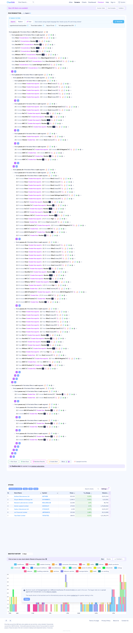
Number (32, 41)
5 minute (19, 83)
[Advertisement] (66, 475)
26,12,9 (24, 58)
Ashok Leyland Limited (21, 506)
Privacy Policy (106, 620)
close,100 (55, 93)
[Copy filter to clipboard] (47, 38)
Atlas (71, 2)
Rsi (16, 41)
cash (37, 35)
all (18, 32)
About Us (116, 620)
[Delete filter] (56, 38)
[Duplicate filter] (49, 38)
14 (18, 41)
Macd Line (18, 58)
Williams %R (19, 54)
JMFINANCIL (46, 512)
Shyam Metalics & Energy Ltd (23, 499)
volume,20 (50, 140)
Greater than (31, 140)
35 (51, 436)
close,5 (54, 83)
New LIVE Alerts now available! (18, 8)
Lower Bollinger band (39, 64)
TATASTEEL (45, 515)
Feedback (121, 8)
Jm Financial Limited (20, 512)
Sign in (113, 2)
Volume (24, 140)
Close (17, 38)
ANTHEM (45, 496)
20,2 (48, 64)
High (49, 136)
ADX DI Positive (20, 68)
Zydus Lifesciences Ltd (21, 509)
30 (37, 41)
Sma (34, 38)
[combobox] (27, 553)
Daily (13, 38)
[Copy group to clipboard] (45, 32)
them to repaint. (52, 592)
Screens (77, 2)
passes (15, 32)
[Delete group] (55, 35)
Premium (101, 2)
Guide (101, 8)
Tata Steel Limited (19, 515)
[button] (27, 493)
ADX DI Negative (47, 68)
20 (40, 44)
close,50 (54, 90)
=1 (41, 136)
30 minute (21, 245)
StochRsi (18, 44)
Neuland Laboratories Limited (23, 502)
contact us (74, 595)
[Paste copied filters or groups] (15, 71)
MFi (16, 51)
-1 (38, 153)
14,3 (29, 61)
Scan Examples (112, 8)
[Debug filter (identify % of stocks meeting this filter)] (54, 38)
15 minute (21, 178)
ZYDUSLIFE (45, 509)
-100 (37, 48)
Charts (84, 2)
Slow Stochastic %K (21, 61)
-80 (43, 54)
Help (107, 2)
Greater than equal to (32, 83)
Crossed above (24, 38)
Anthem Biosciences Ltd (21, 496)
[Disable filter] (52, 38)
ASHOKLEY (45, 506)
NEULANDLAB (46, 502)
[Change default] (44, 38)
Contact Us (125, 620)
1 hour (20, 311)
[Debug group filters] (47, 32)
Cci (16, 48)
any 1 (21, 35)
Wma (49, 83)
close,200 (39, 38)
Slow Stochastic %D (52, 61)
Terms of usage (94, 620)
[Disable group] (51, 35)
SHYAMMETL (46, 499)
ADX (23, 153)
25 (50, 156)
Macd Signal (45, 58)
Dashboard (92, 2)
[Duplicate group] (49, 35)
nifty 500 (34, 32)
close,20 (54, 87)
